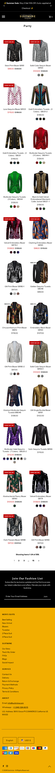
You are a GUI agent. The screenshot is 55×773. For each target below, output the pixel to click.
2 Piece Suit (7, 633)
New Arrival (7, 623)
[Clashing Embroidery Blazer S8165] (40, 228)
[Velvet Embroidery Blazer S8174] (40, 481)
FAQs (4, 655)
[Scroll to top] (49, 766)
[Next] (51, 6)
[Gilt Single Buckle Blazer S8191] (40, 395)
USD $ (28, 740)
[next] (39, 561)
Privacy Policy (8, 688)
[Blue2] (18, 459)
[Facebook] (3, 766)
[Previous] (4, 6)
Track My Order (8, 652)
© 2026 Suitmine (8, 770)
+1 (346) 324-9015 (20, 707)
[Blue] (37, 119)
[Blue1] (7, 459)
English (9, 740)
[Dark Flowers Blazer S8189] (14, 525)
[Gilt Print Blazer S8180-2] (14, 352)
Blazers (5, 626)
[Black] (14, 252)
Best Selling (7, 620)
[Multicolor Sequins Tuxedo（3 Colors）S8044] (14, 182)
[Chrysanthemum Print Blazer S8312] (14, 313)
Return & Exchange (10, 681)
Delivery (5, 678)
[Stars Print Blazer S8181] (14, 51)
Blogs (4, 659)
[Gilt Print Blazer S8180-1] (14, 272)
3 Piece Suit (7, 637)
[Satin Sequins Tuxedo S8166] (40, 434)
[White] (44, 547)
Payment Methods (10, 684)
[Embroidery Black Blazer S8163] (40, 313)
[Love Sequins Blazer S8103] (14, 94)
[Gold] (37, 208)
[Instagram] (7, 766)
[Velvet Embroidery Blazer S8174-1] (14, 228)
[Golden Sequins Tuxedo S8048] (40, 272)
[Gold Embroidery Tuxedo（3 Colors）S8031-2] (40, 94)
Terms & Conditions (10, 691)
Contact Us (7, 674)
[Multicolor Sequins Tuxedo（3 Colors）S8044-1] (40, 138)
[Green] (44, 119)
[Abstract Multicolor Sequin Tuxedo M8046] (14, 395)
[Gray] (14, 462)
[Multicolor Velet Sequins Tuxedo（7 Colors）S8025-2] (14, 434)
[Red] (37, 162)
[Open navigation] (9, 16)
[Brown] (18, 293)
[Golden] (42, 75)
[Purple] (40, 208)
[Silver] (38, 75)
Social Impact (8, 662)
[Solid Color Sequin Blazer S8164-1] (40, 352)
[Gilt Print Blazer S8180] (40, 525)
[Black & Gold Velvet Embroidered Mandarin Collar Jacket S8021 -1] (40, 182)
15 (33, 560)
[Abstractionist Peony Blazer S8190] (14, 481)
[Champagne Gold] (44, 162)
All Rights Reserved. (22, 770)
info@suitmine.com (16, 703)
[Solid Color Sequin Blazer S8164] (40, 51)
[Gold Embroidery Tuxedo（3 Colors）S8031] (14, 138)
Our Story (6, 649)
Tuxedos (5, 630)
